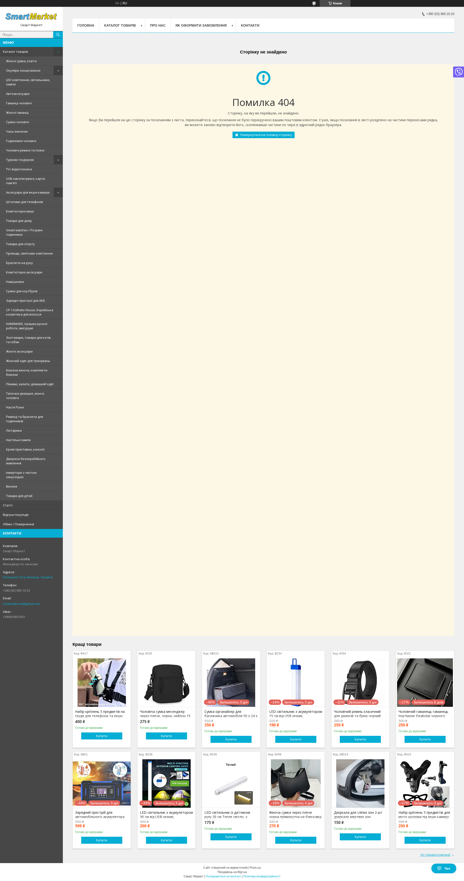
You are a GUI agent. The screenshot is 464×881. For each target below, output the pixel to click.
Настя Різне (15, 407)
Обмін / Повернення (18, 524)
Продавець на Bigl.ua (232, 872)
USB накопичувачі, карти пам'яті (25, 180)
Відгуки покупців (16, 514)
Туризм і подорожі (20, 160)
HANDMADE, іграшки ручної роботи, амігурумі (26, 326)
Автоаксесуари (17, 93)
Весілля (11, 486)
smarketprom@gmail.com (21, 604)
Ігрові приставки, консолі (25, 449)
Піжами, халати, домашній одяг (30, 384)
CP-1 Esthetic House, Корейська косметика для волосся (29, 312)
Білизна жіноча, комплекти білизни (26, 372)
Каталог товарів (15, 51)
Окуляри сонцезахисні (23, 70)
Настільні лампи (18, 440)
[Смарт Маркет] (31, 16)
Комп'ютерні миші (20, 211)
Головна (85, 25)
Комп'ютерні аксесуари (24, 272)
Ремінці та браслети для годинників (24, 418)
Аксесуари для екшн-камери (28, 192)
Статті (8, 505)
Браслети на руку (19, 263)
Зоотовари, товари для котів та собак (28, 339)
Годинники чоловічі (21, 141)
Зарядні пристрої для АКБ (25, 300)
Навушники (15, 281)
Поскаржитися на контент (223, 876)
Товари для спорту (20, 244)
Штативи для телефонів (24, 202)
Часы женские (17, 131)
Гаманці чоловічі (19, 103)
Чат (447, 868)
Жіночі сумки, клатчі (21, 61)
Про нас (158, 25)
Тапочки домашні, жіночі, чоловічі (25, 395)
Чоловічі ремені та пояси (25, 150)
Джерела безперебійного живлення (25, 461)
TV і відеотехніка (19, 169)
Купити (101, 736)
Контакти (250, 25)
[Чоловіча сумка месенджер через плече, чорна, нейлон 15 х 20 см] (166, 682)
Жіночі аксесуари (19, 351)
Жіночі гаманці (17, 112)
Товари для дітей (19, 496)
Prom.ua (255, 867)
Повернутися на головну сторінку (266, 135)
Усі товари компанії (435, 854)
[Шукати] (58, 34)
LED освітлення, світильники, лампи (28, 82)
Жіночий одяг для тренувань (28, 361)
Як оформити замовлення (201, 25)
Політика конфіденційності (261, 876)
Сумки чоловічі (17, 122)
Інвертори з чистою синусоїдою (21, 474)
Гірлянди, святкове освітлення (29, 253)
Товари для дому (19, 220)
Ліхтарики (14, 430)
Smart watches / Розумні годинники (24, 232)
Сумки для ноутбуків (21, 291)
